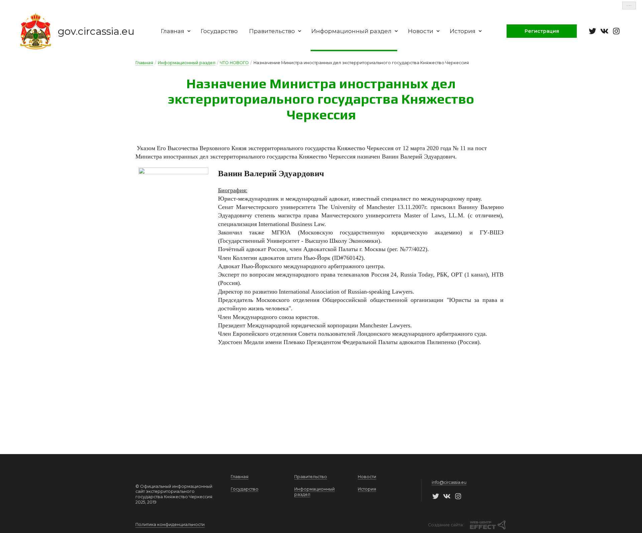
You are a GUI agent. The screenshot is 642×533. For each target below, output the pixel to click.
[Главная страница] (35, 31)
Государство (219, 31)
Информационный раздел (351, 31)
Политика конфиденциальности (170, 524)
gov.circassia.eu (96, 31)
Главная (172, 31)
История (462, 31)
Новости (420, 31)
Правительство (272, 31)
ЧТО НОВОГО (234, 62)
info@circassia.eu (449, 482)
